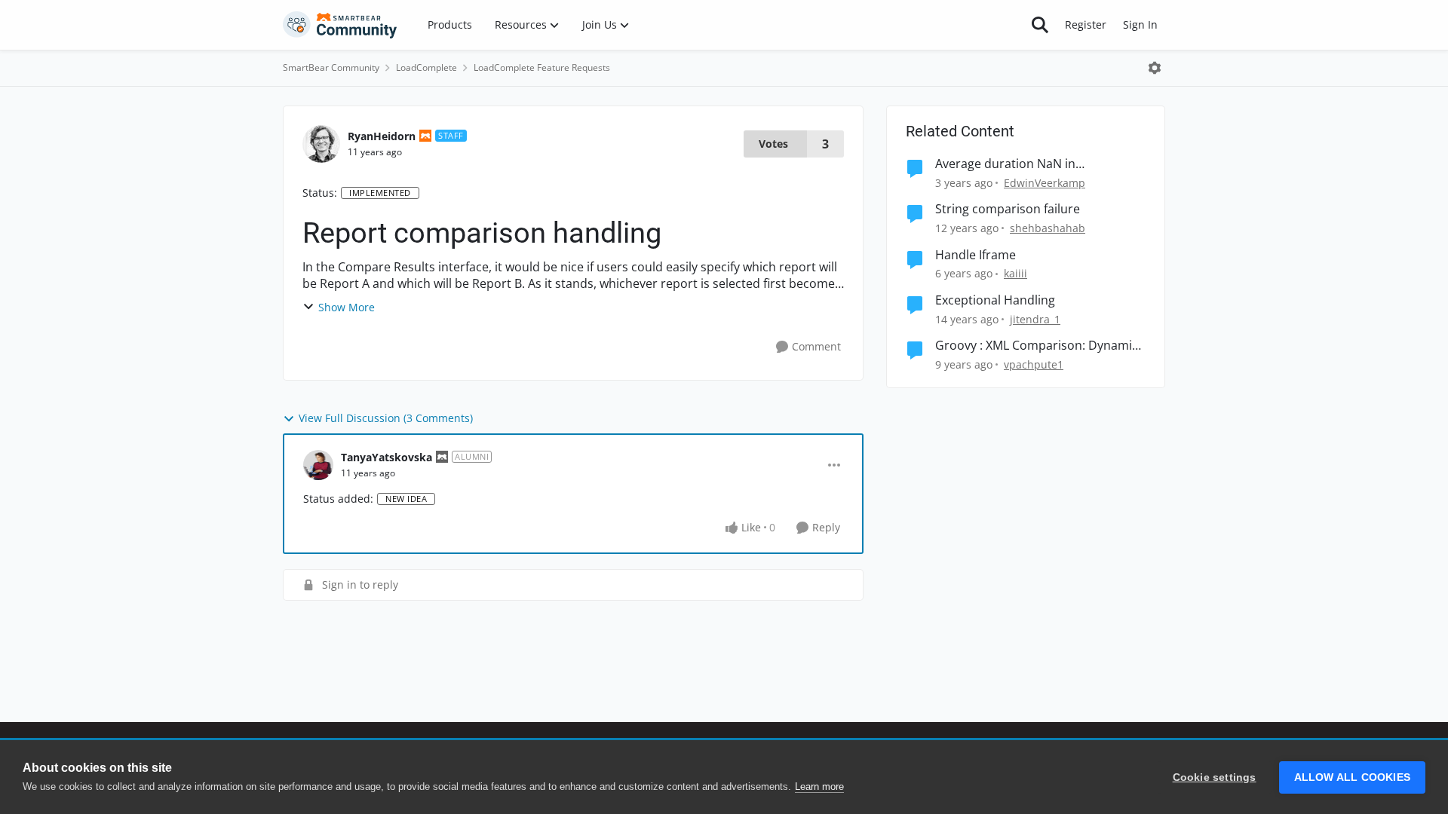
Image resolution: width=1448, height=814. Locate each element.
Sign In (1140, 24)
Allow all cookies (1352, 777)
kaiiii (1015, 273)
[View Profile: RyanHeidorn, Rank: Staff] (321, 144)
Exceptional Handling (995, 300)
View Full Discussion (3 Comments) (386, 418)
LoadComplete (426, 67)
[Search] (1040, 25)
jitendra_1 (1035, 319)
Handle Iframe (975, 255)
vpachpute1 (1033, 364)
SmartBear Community (331, 67)
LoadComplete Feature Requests (542, 67)
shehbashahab (1047, 228)
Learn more (819, 786)
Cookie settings (1214, 777)
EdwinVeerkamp (1044, 183)
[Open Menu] (1154, 67)
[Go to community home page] (340, 24)
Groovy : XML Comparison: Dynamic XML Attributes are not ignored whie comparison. (1037, 345)
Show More (346, 307)
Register (1085, 24)
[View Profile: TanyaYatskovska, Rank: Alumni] (318, 465)
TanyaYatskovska (386, 457)
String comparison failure (1007, 209)
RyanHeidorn (382, 136)
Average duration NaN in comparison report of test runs (1023, 164)
